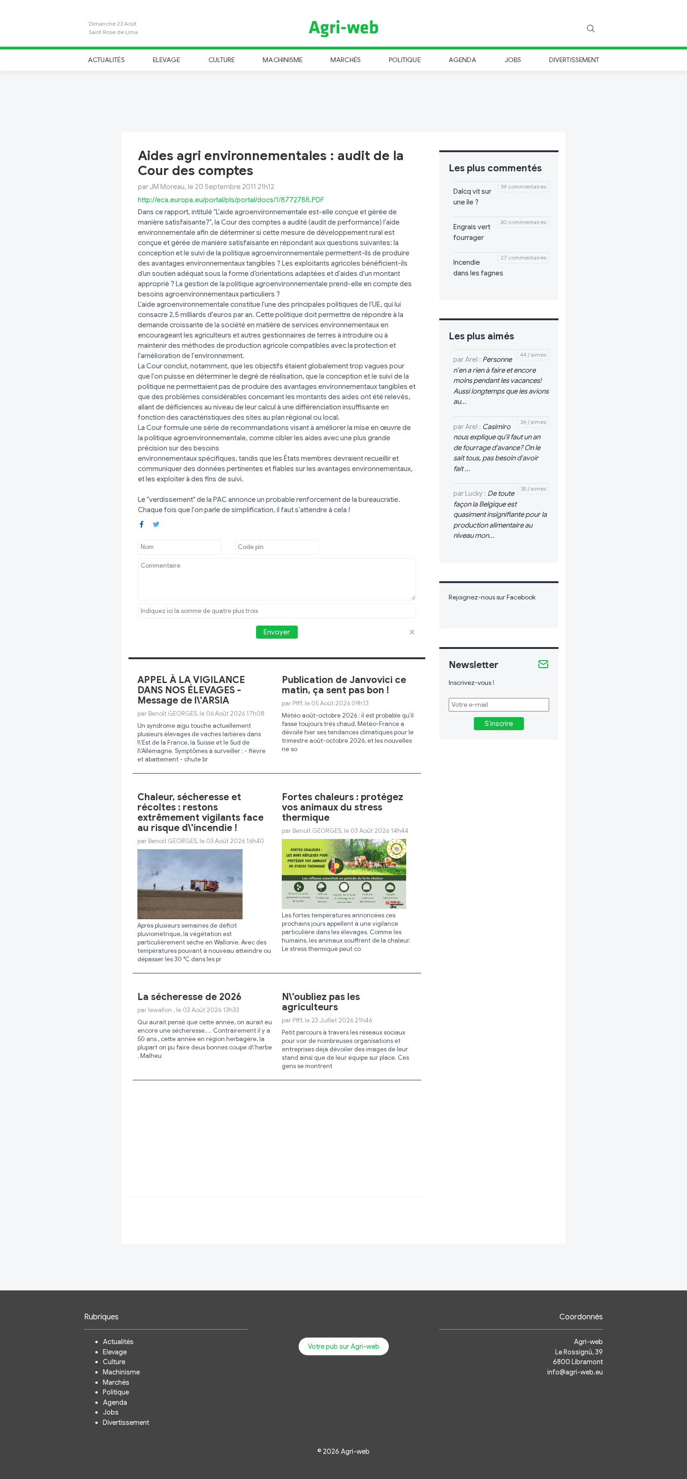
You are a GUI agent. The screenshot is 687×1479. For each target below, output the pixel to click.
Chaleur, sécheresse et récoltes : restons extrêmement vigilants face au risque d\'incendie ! (200, 812)
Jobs (513, 60)
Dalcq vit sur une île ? (472, 196)
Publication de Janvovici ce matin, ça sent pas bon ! (344, 685)
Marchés (345, 60)
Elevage (166, 60)
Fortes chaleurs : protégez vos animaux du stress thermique (342, 807)
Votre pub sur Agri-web (343, 1346)
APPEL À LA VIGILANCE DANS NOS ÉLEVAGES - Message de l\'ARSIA (191, 690)
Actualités (106, 60)
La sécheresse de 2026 (189, 997)
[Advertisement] (343, 100)
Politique (405, 60)
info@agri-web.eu (575, 1372)
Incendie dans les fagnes (478, 267)
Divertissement (574, 60)
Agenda (462, 60)
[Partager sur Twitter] (156, 523)
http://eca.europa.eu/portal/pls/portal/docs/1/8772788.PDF (231, 200)
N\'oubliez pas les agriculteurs (321, 1002)
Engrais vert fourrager (471, 232)
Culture (221, 60)
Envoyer (277, 632)
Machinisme (282, 60)
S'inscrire (499, 723)
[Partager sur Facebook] (141, 523)
